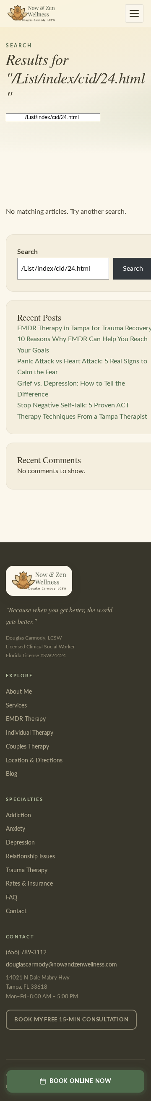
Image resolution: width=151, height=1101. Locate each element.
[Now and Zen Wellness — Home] (31, 13)
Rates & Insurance (29, 884)
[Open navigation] (134, 13)
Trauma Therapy (26, 870)
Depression (20, 843)
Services (16, 706)
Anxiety (15, 829)
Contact (16, 911)
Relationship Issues (30, 857)
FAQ (11, 898)
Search (27, 252)
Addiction (18, 816)
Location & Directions (34, 761)
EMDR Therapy (26, 719)
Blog (11, 774)
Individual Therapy (29, 733)
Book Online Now (80, 1081)
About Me (19, 692)
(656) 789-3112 (26, 953)
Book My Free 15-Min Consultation (71, 1019)
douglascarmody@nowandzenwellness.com (61, 965)
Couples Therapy (27, 747)
